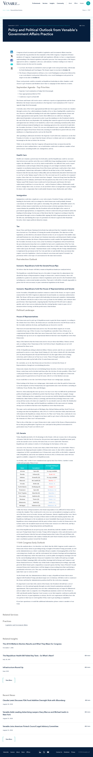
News (23, 752)
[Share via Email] (12, 64)
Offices (76, 3)
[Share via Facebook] (12, 60)
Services (45, 3)
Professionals (36, 3)
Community (60, 3)
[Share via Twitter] (12, 56)
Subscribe (6, 752)
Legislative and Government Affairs (16, 625)
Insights (52, 3)
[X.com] (44, 752)
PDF (89, 10)
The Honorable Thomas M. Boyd (28, 25)
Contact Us (59, 752)
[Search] (88, 3)
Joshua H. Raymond (65, 25)
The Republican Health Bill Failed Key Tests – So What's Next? (28, 656)
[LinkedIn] (40, 752)
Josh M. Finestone (42, 25)
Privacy (73, 752)
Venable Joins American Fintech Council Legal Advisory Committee (30, 726)
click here (67, 379)
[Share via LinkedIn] (12, 52)
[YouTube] (48, 752)
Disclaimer (67, 752)
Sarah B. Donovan (52, 25)
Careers (82, 3)
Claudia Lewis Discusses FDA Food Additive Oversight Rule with (34, 700)
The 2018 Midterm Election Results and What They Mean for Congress (32, 644)
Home (4, 10)
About (70, 3)
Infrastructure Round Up (13, 667)
